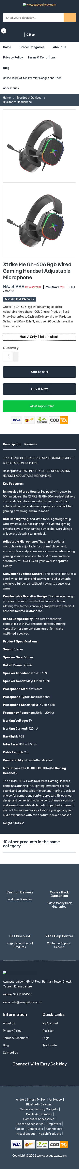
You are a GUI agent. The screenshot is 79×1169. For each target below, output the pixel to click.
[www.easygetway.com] (39, 4)
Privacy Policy (13, 57)
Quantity (11, 348)
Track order (50, 1045)
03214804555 (22, 994)
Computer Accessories (39, 1119)
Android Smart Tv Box (31, 1099)
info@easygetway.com (27, 1002)
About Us (59, 47)
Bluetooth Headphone (17, 102)
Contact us (10, 1052)
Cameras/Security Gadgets (39, 1109)
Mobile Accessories (39, 1114)
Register (48, 1031)
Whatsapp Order (41, 406)
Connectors (55, 1129)
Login (46, 1038)
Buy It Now (39, 389)
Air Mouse (55, 1099)
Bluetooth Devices (29, 97)
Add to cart (39, 372)
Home (7, 47)
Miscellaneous (26, 1133)
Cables (20, 1129)
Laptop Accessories (30, 1124)
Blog (6, 68)
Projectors (54, 1124)
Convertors (35, 1129)
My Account (50, 1023)
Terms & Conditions (42, 57)
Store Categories (32, 47)
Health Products (50, 1133)
